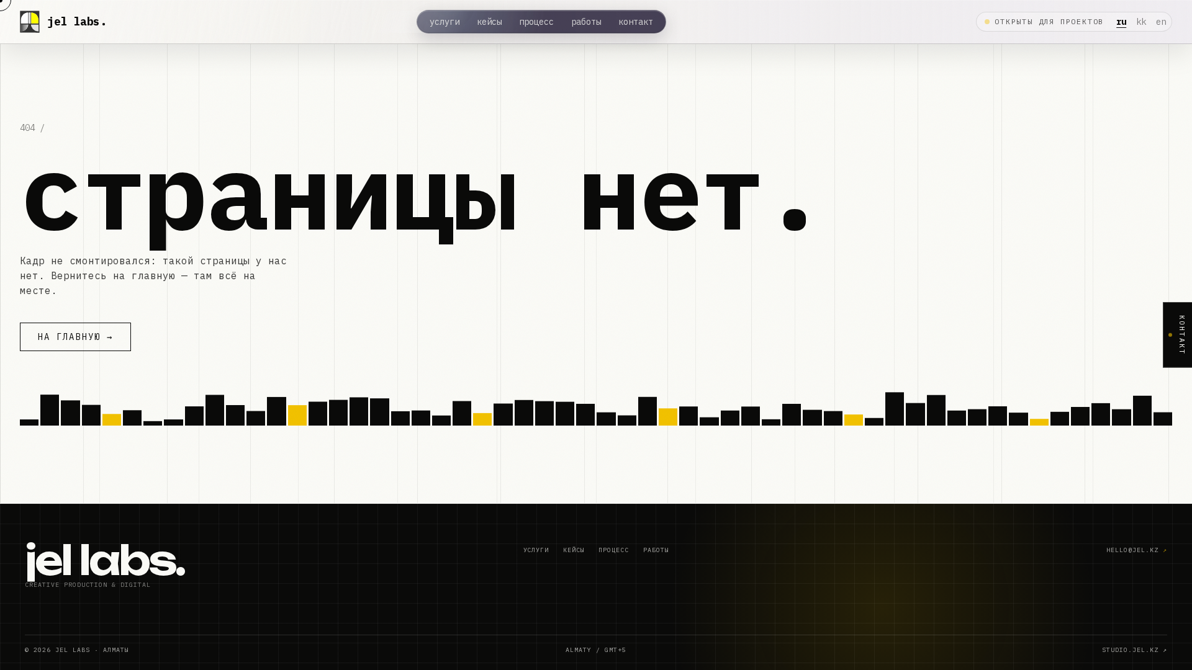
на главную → (75, 336)
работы (586, 21)
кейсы (489, 21)
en (1161, 21)
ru (1121, 21)
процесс (536, 21)
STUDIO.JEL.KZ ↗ (1134, 650)
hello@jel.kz (1136, 550)
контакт (635, 21)
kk (1141, 21)
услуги (444, 21)
